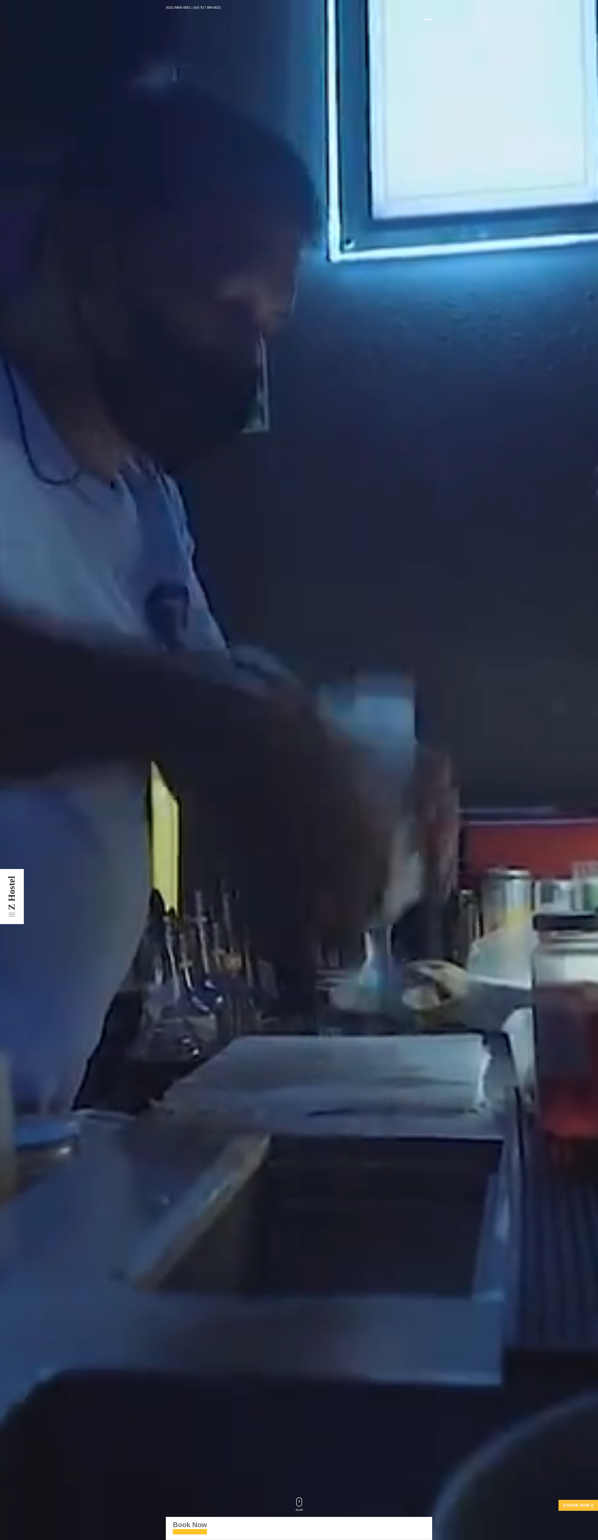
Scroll (299, 1510)
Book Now (190, 1525)
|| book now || (578, 1505)
